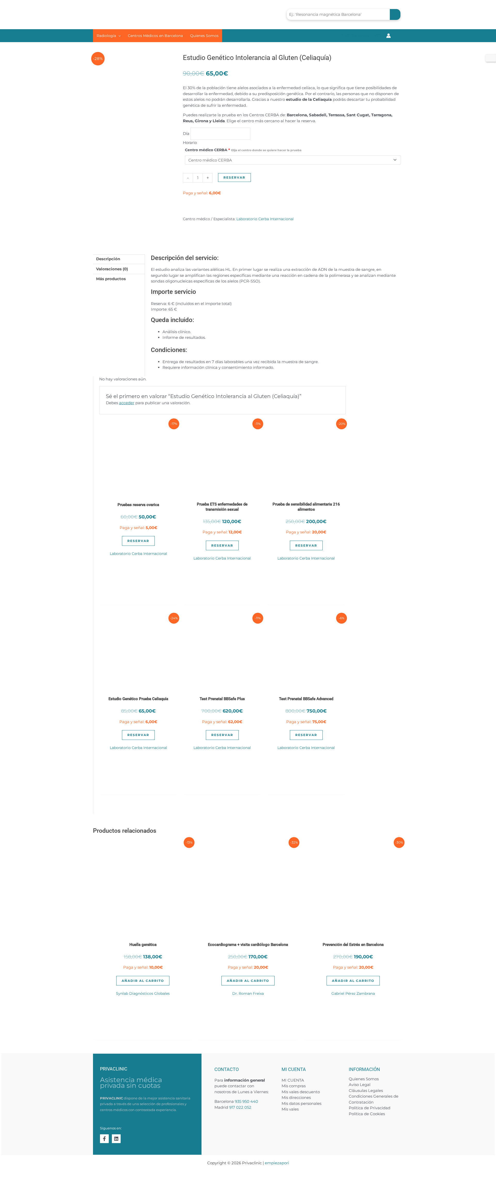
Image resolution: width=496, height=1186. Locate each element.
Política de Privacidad (369, 1107)
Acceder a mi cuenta (361, 35)
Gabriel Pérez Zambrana (353, 993)
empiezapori (277, 1162)
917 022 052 (240, 1107)
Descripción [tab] (108, 258)
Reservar (234, 177)
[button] (118, 35)
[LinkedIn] (116, 1138)
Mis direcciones (296, 1097)
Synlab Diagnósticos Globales (143, 993)
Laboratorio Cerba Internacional (265, 219)
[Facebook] (104, 1138)
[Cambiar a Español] (490, 58)
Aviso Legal (359, 1084)
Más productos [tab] (111, 278)
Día (186, 133)
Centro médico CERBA (243, 150)
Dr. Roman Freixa (248, 993)
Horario (190, 142)
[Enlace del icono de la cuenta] (388, 35)
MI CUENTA (293, 1080)
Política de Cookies (367, 1113)
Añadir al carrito (143, 981)
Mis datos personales (301, 1103)
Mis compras (294, 1085)
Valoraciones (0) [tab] (112, 268)
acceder (126, 402)
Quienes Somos (364, 1078)
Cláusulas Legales (366, 1090)
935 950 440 (246, 1101)
